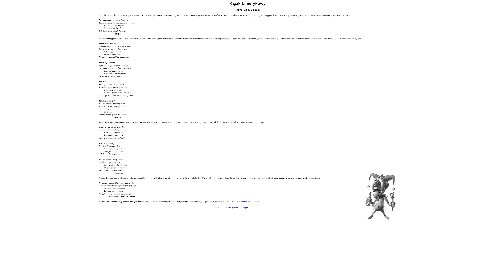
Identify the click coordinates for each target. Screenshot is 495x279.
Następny (244, 207)
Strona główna (232, 207)
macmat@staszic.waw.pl (249, 201)
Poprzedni (219, 207)
